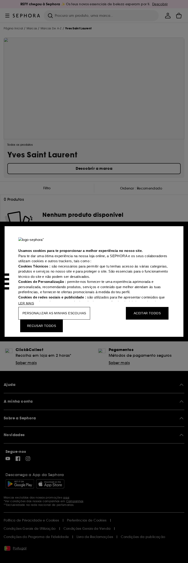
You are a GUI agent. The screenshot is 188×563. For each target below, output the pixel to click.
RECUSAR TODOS (41, 326)
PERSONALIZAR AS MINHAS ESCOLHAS (54, 313)
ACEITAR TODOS (147, 313)
